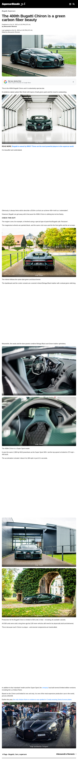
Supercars (11, 11)
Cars (16, 754)
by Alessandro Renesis (9, 26)
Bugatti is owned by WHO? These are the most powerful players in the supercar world (43, 146)
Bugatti (4, 11)
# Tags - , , (14, 754)
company (45, 687)
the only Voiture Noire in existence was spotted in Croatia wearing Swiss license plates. (42, 699)
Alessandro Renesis (14, 32)
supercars (23, 754)
